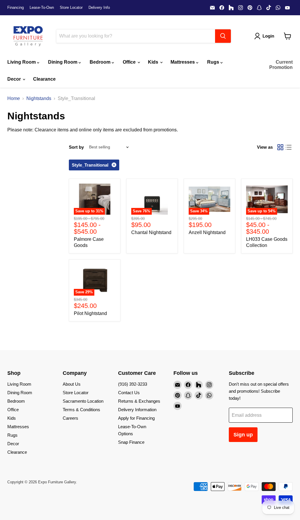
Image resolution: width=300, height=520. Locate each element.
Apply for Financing (136, 418)
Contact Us (129, 392)
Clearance (44, 79)
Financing (15, 8)
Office (130, 62)
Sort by (76, 147)
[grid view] (280, 147)
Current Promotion (281, 65)
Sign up (243, 435)
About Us (72, 384)
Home (13, 98)
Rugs (213, 62)
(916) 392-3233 (132, 384)
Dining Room (63, 62)
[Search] (223, 36)
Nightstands (38, 98)
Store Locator (71, 8)
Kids (153, 62)
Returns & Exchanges (139, 401)
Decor (14, 79)
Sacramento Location (83, 401)
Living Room (22, 62)
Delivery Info (99, 8)
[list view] (288, 147)
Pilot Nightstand (90, 313)
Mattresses (183, 62)
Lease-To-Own (42, 8)
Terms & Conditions (81, 409)
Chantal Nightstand (151, 232)
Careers (70, 418)
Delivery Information (137, 409)
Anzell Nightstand (207, 232)
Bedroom (101, 62)
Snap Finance (131, 442)
